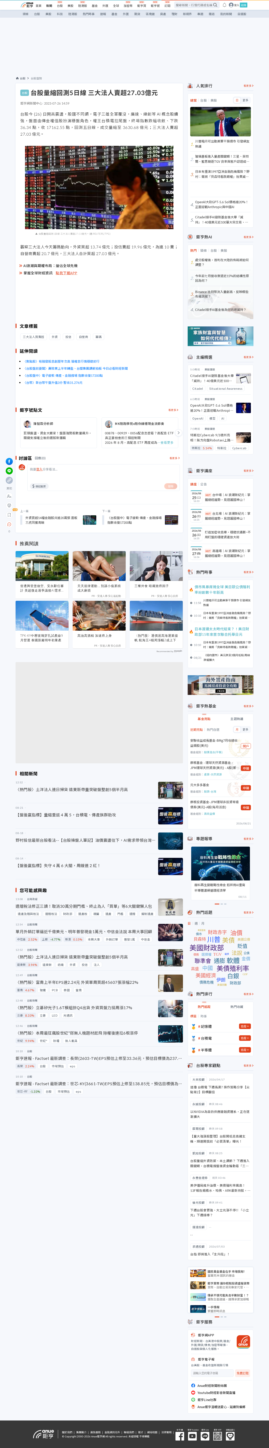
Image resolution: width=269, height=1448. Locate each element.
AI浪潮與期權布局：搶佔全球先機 (50, 265)
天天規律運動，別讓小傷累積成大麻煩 (99, 588)
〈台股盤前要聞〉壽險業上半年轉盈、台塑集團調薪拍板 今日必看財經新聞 (75, 368)
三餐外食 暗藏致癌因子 (151, 586)
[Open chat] (9, 524)
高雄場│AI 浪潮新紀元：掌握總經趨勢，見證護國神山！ (227, 553)
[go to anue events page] (224, 5)
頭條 (26, 14)
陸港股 (82, 6)
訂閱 (167, 6)
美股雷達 (210, 369)
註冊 (243, 5)
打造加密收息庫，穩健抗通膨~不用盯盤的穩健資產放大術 (228, 534)
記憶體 (206, 1026)
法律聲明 (166, 1432)
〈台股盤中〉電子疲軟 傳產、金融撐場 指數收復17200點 (63, 375)
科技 (60, 14)
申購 (246, 768)
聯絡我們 (129, 1432)
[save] (9, 514)
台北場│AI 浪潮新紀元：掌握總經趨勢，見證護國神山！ (227, 516)
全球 (116, 6)
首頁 (39, 6)
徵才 (140, 1432)
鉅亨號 (155, 6)
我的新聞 (226, 14)
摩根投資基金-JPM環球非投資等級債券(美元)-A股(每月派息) (214, 804)
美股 (70, 6)
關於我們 (67, 1432)
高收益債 (209, 814)
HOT (208, 495)
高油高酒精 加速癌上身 (94, 635)
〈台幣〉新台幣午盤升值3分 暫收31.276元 (53, 382)
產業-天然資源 (213, 774)
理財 (174, 14)
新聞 (49, 6)
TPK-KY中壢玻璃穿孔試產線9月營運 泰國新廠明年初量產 (41, 637)
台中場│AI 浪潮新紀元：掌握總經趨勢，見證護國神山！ (227, 497)
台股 (60, 6)
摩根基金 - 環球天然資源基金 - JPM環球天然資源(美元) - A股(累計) (213, 765)
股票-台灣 (210, 791)
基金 (95, 6)
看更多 (172, 410)
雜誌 (212, 14)
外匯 (105, 6)
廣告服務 (95, 1432)
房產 (163, 14)
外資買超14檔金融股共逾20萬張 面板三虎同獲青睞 (51, 520)
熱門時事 (89, 14)
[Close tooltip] (42, 524)
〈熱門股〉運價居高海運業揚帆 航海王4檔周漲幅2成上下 (156, 637)
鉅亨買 (141, 6)
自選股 (241, 14)
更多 (245, 100)
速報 (103, 14)
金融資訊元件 (112, 1432)
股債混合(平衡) (213, 752)
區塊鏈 (150, 14)
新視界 (187, 14)
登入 (236, 5)
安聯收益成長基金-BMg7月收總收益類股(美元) (213, 743)
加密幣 (128, 6)
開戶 (246, 746)
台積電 (206, 1038)
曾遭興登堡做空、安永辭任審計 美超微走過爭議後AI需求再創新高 (42, 588)
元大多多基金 (199, 784)
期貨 (137, 14)
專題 (200, 14)
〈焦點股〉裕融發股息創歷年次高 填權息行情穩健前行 (61, 361)
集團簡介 (81, 1432)
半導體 (206, 1049)
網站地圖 (152, 1432)
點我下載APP (66, 272)
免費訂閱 (243, 1373)
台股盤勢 (36, 78)
